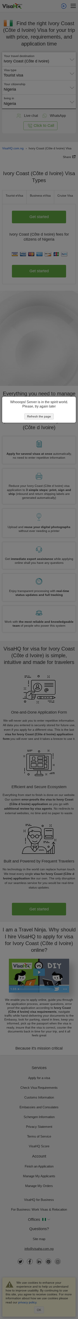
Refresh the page (39, 416)
